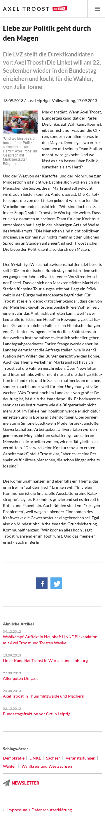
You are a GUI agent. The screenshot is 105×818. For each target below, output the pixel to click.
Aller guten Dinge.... (20, 678)
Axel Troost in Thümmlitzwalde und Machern (43, 695)
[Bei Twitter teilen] (56, 583)
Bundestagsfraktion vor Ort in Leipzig (36, 713)
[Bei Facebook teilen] (42, 583)
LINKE (35, 757)
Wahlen (10, 766)
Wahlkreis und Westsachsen (47, 766)
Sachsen (53, 757)
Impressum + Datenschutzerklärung (39, 809)
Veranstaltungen (80, 757)
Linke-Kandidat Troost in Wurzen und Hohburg (45, 660)
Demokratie (13, 757)
